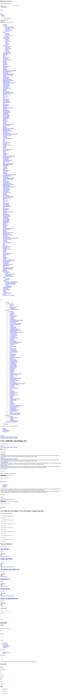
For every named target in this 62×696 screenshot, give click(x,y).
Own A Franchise (11, 295)
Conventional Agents (7, 88)
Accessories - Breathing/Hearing (11, 281)
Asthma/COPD (6, 78)
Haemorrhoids (5, 105)
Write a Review (3, 481)
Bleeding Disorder (6, 81)
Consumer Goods (6, 37)
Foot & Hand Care (8, 35)
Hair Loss (5, 106)
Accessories (7, 278)
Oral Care (7, 51)
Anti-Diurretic (5, 72)
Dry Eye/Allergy (6, 91)
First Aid (7, 285)
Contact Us (5, 647)
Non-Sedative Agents (7, 135)
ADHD (4, 65)
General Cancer (6, 100)
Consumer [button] (5, 24)
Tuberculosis (5, 153)
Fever (4, 95)
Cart (1, 13)
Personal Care (5, 45)
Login (1, 10)
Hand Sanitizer (8, 48)
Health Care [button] (5, 270)
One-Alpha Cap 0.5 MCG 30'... (10, 569)
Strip (3, 563)
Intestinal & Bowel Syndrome (8, 124)
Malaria (4, 126)
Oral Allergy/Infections (7, 138)
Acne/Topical (5, 64)
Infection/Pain (5, 118)
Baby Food (7, 28)
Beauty (4, 32)
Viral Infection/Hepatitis (7, 160)
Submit (2, 625)
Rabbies (4, 147)
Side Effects (2, 465)
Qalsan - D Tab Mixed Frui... (9, 598)
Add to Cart (3, 454)
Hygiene (7, 49)
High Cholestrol (6, 109)
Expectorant (5, 94)
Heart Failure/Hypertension (8, 107)
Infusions (4, 122)
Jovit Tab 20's (4, 549)
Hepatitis (4, 108)
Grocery (6, 43)
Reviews (2, 468)
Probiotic (4, 146)
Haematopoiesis (6, 104)
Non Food (7, 44)
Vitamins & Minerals (9, 276)
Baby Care (5, 25)
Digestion (5, 90)
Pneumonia (5, 143)
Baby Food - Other (9, 29)
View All (4, 60)
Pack (1, 563)
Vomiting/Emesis (6, 161)
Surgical (4, 277)
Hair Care (7, 47)
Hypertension (5, 113)
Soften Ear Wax (6, 150)
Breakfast (7, 39)
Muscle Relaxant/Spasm (7, 130)
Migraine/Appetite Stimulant (8, 128)
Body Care (7, 33)
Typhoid (4, 154)
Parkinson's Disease (6, 142)
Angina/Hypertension (7, 71)
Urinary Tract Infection (7, 156)
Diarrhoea (5, 89)
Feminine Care (8, 46)
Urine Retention (6, 158)
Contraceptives (6, 87)
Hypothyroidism (6, 115)
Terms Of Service (6, 652)
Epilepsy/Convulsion (7, 93)
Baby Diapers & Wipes (9, 27)
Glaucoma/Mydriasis (7, 102)
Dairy (6, 42)
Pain (4, 140)
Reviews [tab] (4, 486)
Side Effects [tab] (5, 485)
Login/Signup (5, 423)
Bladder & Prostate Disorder (8, 80)
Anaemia (4, 68)
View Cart (2, 21)
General (6, 273)
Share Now (2, 435)
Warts (4, 162)
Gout (4, 103)
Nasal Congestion (6, 132)
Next (7, 54)
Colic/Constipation (6, 85)
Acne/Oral (5, 62)
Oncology (5, 136)
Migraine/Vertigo (6, 129)
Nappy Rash (5, 131)
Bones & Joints (6, 431)
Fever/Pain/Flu (6, 96)
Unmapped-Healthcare (7, 287)
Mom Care (7, 31)
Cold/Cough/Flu (6, 83)
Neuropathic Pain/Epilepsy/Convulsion (10, 134)
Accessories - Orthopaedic (10, 283)
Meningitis (5, 127)
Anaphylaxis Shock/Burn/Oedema (9, 70)
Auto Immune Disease (7, 79)
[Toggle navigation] (0, 9)
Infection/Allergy (6, 117)
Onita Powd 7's (5, 579)
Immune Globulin (6, 116)
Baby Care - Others (9, 26)
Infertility (4, 119)
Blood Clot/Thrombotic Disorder (9, 82)
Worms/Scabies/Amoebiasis (8, 163)
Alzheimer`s (5, 67)
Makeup (6, 36)
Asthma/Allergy (6, 77)
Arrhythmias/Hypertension (8, 74)
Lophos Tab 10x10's (6, 559)
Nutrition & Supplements (10, 274)
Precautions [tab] (5, 484)
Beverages (7, 38)
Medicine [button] (4, 61)
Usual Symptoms (8, 286)
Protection (7, 279)
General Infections (6, 101)
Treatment (5, 280)
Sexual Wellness (8, 275)
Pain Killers (5, 141)
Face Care (7, 34)
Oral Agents (5, 137)
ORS (4, 139)
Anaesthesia (5, 69)
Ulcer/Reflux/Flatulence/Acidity (9, 155)
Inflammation (5, 120)
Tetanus (4, 151)
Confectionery (8, 40)
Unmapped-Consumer (7, 52)
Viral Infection (5, 159)
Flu (3, 97)
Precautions (2, 462)
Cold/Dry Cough (6, 84)
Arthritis (4, 76)
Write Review (15, 501)
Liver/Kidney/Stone (6, 125)
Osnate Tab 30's (5, 588)
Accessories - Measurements (10, 282)
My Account (5, 644)
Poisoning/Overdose (7, 144)
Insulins (4, 123)
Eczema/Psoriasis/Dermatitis (8, 92)
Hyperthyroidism (6, 114)
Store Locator (5, 645)
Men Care (7, 50)
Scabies (4, 148)
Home (4, 428)
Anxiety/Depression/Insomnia (8, 73)
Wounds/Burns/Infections (8, 164)
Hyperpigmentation (6, 112)
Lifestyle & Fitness (6, 271)
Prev (4, 54)
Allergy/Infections (6, 66)
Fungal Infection (6, 99)
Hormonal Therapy (6, 111)
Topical (4, 152)
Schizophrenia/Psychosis (7, 149)
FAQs (4, 653)
